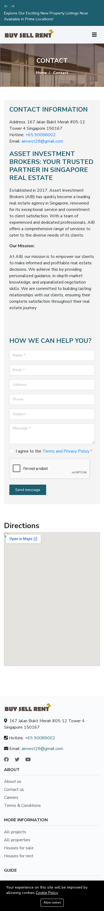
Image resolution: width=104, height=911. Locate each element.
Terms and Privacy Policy (65, 451)
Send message (27, 489)
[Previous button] (12, 6)
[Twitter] (19, 759)
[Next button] (6, 6)
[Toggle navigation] (94, 35)
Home (41, 72)
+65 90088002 (40, 135)
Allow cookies (52, 903)
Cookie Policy (47, 892)
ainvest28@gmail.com (42, 141)
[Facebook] (9, 759)
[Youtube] (30, 759)
